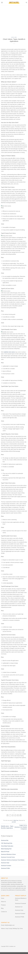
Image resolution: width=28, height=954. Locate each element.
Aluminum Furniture (6, 865)
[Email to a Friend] (15, 815)
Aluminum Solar (5, 862)
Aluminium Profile (19, 916)
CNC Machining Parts (6, 843)
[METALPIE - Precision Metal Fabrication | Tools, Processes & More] (14, 2)
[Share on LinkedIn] (20, 815)
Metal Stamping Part (6, 848)
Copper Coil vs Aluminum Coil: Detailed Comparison (21, 827)
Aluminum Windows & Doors (8, 854)
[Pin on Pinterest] (18, 815)
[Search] (26, 2)
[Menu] (2, 2)
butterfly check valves (9, 352)
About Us (3, 901)
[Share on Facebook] (10, 815)
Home (2, 898)
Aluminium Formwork (20, 903)
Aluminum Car (18, 906)
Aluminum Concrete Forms (8, 857)
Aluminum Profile (5, 868)
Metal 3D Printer (5, 851)
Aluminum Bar (4, 840)
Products (3, 905)
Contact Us (4, 911)
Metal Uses (14, 37)
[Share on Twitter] (12, 815)
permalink (14, 821)
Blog (2, 908)
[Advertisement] (14, 20)
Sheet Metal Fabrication (7, 846)
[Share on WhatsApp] (7, 815)
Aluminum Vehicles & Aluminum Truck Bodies (12, 860)
